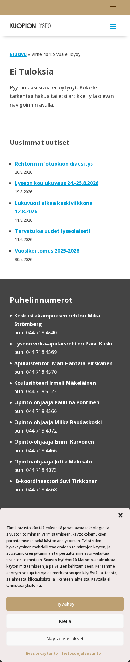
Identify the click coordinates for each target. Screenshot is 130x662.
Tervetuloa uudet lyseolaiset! (52, 230)
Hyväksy (65, 604)
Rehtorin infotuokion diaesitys (54, 163)
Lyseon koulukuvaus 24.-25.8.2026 (56, 183)
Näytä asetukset (65, 638)
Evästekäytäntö (42, 653)
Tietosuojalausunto (81, 653)
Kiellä (65, 621)
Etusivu (18, 54)
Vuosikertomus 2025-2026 (47, 250)
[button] (120, 515)
